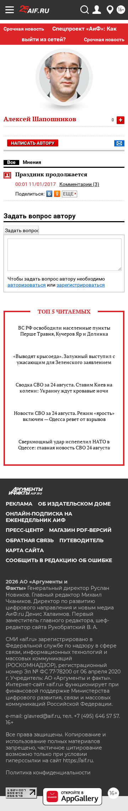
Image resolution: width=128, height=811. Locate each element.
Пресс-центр (24, 530)
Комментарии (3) (79, 184)
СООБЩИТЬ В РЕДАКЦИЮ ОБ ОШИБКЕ (59, 560)
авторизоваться (26, 285)
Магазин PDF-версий (80, 530)
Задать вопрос (22, 230)
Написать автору (32, 143)
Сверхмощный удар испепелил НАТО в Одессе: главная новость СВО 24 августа (64, 444)
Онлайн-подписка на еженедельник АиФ (39, 517)
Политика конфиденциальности (48, 772)
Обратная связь (30, 540)
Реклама (19, 504)
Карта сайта (25, 550)
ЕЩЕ (69, 194)
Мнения (32, 162)
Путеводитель (81, 540)
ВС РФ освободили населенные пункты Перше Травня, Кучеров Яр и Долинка (64, 331)
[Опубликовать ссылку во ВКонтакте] (49, 194)
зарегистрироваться (81, 285)
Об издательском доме (74, 504)
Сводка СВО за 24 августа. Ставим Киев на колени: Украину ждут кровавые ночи (64, 388)
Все (11, 162)
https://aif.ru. (78, 760)
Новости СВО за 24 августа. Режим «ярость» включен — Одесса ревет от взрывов (64, 416)
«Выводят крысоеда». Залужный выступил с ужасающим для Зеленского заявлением (64, 359)
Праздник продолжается (51, 174)
